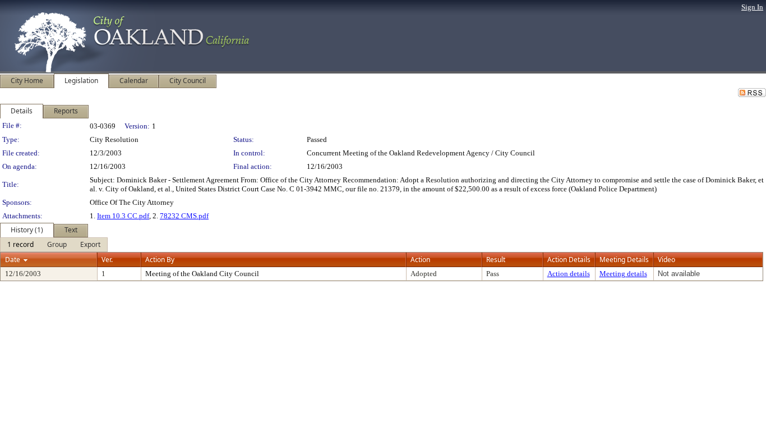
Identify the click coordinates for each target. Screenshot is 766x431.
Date (12, 259)
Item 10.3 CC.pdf (123, 216)
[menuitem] (20, 244)
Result (495, 259)
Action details (568, 273)
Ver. (107, 259)
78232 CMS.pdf (184, 216)
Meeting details (623, 273)
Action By (159, 259)
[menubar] (54, 244)
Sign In (752, 7)
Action (420, 259)
